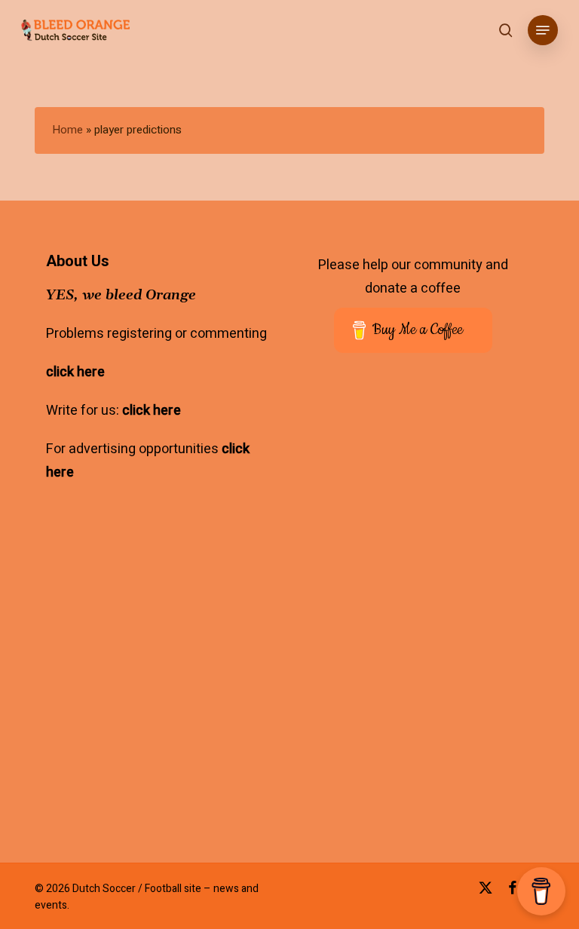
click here (75, 372)
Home (67, 129)
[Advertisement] (428, 708)
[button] (543, 30)
